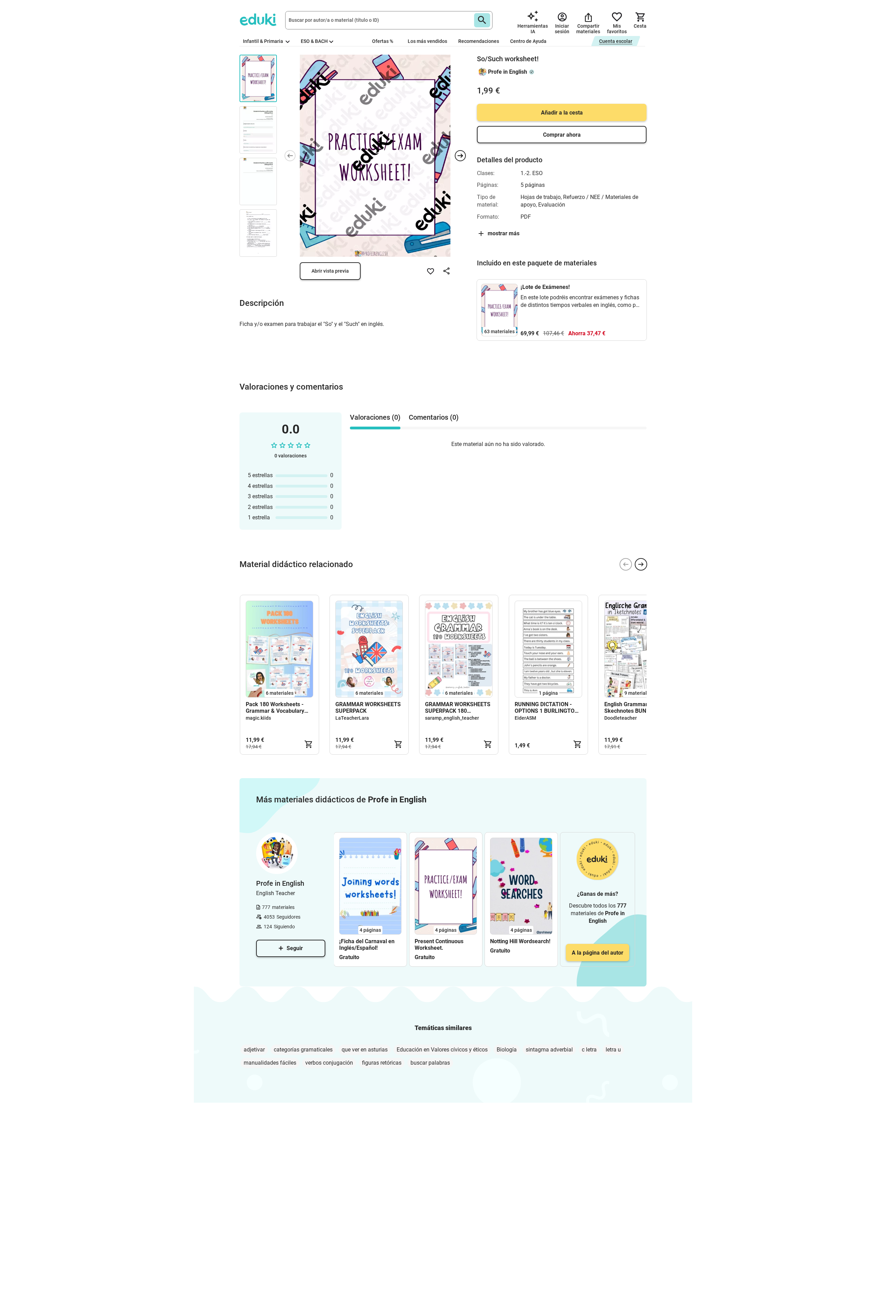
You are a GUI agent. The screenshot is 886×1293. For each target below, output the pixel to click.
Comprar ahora (562, 134)
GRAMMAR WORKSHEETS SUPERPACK (368, 707)
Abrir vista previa (330, 271)
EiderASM (525, 718)
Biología (507, 1049)
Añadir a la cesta (562, 112)
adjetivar (254, 1049)
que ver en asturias (365, 1049)
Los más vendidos (427, 41)
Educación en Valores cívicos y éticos (442, 1049)
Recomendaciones (478, 41)
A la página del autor (597, 952)
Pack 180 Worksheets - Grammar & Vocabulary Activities (275, 707)
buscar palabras (430, 1062)
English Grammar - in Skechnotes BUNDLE (630, 707)
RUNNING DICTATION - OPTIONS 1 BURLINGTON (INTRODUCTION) (546, 707)
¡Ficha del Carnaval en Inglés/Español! (367, 944)
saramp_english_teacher (452, 718)
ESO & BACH (314, 41)
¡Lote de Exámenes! (545, 287)
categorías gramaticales (303, 1049)
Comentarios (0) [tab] (434, 417)
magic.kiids (258, 718)
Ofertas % (382, 41)
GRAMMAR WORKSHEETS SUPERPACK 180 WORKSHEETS (457, 707)
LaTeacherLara (352, 718)
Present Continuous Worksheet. (439, 944)
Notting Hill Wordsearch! (520, 941)
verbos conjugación (329, 1062)
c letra (589, 1049)
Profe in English (507, 72)
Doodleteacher (620, 718)
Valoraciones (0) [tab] (375, 417)
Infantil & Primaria (263, 41)
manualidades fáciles (270, 1062)
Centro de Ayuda (528, 41)
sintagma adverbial (549, 1049)
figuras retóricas (381, 1062)
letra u (613, 1049)
